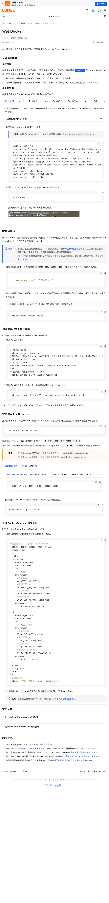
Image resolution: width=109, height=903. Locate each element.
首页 (4, 23)
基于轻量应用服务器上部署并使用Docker (73, 760)
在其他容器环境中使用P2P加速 (83, 752)
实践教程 (22, 23)
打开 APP (100, 3)
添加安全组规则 (68, 698)
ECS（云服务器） (35, 23)
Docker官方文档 (44, 744)
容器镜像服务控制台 (75, 248)
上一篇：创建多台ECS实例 (14, 771)
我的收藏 (99, 42)
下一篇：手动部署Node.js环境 (93, 771)
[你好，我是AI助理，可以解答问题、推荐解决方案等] (93, 10)
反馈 (59, 784)
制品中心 (22, 748)
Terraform (12, 23)
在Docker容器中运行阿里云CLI (86, 756)
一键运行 (80, 70)
